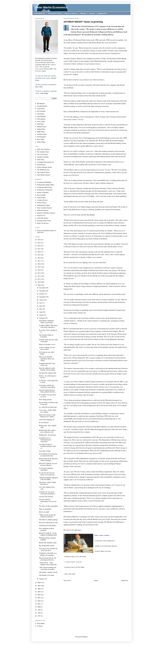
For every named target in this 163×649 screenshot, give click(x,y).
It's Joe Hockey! (44, 422)
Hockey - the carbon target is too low (47, 377)
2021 (39, 249)
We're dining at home (45, 399)
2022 (39, 246)
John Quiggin (41, 119)
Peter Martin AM (39, 13)
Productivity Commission (44, 190)
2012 (39, 276)
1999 (39, 610)
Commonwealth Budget (44, 182)
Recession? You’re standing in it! (48, 331)
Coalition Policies (42, 200)
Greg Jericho (41, 109)
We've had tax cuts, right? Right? (46, 353)
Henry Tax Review (43, 223)
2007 (39, 586)
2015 (39, 267)
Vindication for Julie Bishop (47, 525)
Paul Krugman (41, 137)
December (42, 288)
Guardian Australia (42, 157)
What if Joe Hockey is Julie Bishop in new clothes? (47, 416)
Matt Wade (40, 124)
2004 (39, 595)
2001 (39, 604)
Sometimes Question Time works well (47, 364)
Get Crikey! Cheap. (45, 451)
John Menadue (41, 116)
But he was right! (44, 512)
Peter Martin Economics (51, 7)
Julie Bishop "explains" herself (48, 572)
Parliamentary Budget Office (45, 185)
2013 (39, 273)
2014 (39, 270)
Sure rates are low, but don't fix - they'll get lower (48, 549)
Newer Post (67, 580)
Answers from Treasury (46, 496)
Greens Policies (41, 203)
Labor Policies (41, 197)
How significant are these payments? (46, 529)
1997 (39, 616)
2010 (39, 282)
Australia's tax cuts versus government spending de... (47, 493)
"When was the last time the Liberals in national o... (47, 516)
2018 (39, 258)
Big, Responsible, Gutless (46, 546)
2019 (39, 255)
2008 (39, 582)
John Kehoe (40, 114)
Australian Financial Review (45, 162)
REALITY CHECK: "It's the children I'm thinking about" (48, 534)
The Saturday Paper (43, 152)
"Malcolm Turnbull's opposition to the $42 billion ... (48, 478)
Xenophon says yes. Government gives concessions (45, 439)
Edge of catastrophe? (45, 509)
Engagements (102, 13)
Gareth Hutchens (42, 106)
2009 (39, 285)
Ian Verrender (41, 111)
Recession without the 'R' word (48, 522)
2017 (39, 261)
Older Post (124, 580)
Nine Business (41, 165)
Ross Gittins (40, 139)
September (42, 297)
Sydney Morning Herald (44, 167)
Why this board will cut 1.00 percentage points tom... (47, 559)
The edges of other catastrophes (48, 506)
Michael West (41, 129)
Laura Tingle (41, 121)
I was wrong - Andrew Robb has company (47, 411)
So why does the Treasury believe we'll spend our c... (47, 474)
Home (96, 580)
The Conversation (42, 154)
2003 (39, 598)
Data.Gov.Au (41, 215)
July (40, 303)
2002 (39, 601)
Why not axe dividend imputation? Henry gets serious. (46, 358)
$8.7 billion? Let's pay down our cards (47, 395)
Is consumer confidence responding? (46, 469)
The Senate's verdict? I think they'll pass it (47, 483)
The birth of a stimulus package (48, 520)
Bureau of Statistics (43, 192)
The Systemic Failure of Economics (46, 336)
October (42, 294)
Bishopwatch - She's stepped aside (47, 426)
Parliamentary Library (43, 205)
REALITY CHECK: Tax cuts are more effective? (48, 464)
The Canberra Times (43, 172)
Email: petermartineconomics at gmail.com (46, 231)
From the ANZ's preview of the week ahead (48, 340)
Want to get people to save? (47, 344)
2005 (39, 592)
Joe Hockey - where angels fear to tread (48, 381)
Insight (73, 574)
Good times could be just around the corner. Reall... (47, 386)
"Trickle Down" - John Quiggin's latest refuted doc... (48, 563)
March (41, 315)
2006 (39, 589)
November (42, 291)
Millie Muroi (41, 132)
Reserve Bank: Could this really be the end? (48, 403)
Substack (83, 13)
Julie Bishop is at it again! (46, 575)
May (40, 309)
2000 (39, 607)
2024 (39, 240)
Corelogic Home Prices (44, 221)
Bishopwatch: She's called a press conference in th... (47, 431)
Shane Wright (41, 142)
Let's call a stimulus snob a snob (47, 488)
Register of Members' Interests (46, 213)
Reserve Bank (41, 195)
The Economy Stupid (54, 13)
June (40, 306)
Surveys (92, 13)
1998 (39, 613)
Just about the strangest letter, (47, 373)
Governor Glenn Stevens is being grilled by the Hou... (47, 391)
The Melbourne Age (43, 170)
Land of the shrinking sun (46, 419)
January (41, 579)
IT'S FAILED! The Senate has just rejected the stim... (48, 455)
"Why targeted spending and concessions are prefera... (47, 568)
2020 (39, 252)
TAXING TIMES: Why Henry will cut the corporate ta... (48, 326)
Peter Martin (41, 623)
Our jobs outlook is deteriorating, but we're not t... (47, 501)
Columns (40, 626)
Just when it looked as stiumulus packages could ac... (47, 446)
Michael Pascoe (42, 127)
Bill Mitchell (41, 103)
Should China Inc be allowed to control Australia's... (48, 459)
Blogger (85, 637)
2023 (39, 243)
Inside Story (40, 159)
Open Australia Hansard (44, 208)
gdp (70, 574)
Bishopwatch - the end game (47, 435)
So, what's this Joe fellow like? (48, 407)
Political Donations (42, 210)
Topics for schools (71, 13)
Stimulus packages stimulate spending (47, 539)
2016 (39, 264)
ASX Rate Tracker (42, 218)
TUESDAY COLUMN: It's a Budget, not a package (48, 554)
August (41, 300)
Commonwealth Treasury (44, 187)
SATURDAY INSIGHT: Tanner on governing (83, 22)
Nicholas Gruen (42, 134)
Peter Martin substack (43, 175)
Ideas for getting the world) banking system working (47, 369)
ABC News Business (43, 149)
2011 (39, 279)
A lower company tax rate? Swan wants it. (47, 348)
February (42, 318)
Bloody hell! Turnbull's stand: (48, 543)
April (41, 312)
